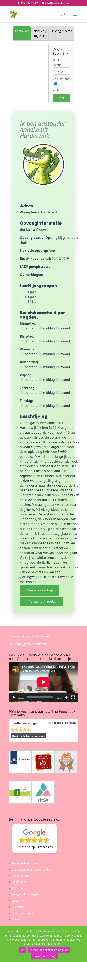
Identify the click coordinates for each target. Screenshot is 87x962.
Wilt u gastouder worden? (28, 863)
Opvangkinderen (61, 31)
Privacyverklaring (44, 956)
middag (48, 328)
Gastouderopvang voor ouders (32, 869)
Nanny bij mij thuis (40, 33)
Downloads (19, 882)
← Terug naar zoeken (41, 601)
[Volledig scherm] (73, 697)
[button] (34, 838)
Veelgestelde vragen (25, 894)
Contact (17, 919)
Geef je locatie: (57, 62)
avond (65, 328)
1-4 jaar (30, 297)
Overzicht (18, 907)
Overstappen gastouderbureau (29, 636)
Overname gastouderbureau (27, 644)
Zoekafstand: (61, 79)
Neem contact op (40, 590)
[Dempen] (67, 697)
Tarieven (17, 888)
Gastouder (22, 31)
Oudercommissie (23, 913)
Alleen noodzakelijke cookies (49, 949)
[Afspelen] (14, 697)
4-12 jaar (31, 301)
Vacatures (18, 901)
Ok (22, 949)
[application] (43, 682)
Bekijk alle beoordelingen (28, 736)
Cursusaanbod (21, 876)
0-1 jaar (30, 292)
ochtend (30, 328)
